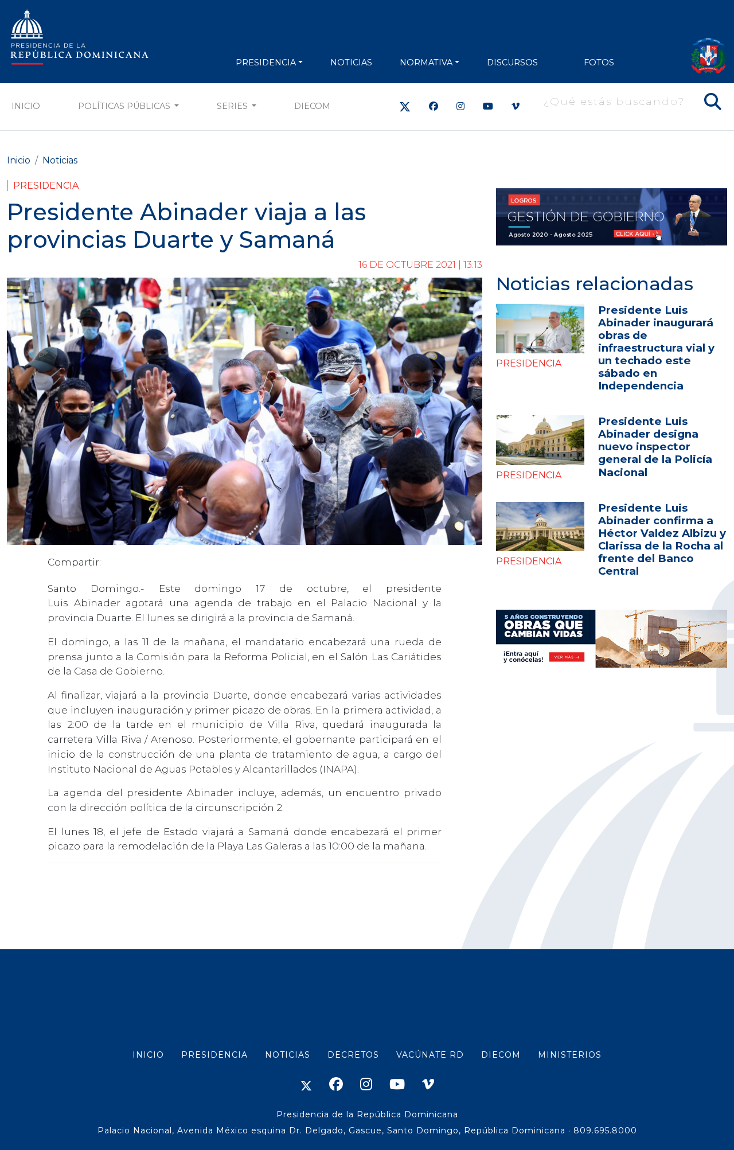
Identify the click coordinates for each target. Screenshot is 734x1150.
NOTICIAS (351, 62)
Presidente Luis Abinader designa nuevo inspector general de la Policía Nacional (655, 446)
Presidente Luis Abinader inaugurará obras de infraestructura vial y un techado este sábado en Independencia (656, 347)
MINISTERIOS (570, 1055)
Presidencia (46, 185)
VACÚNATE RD (430, 1055)
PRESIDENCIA (266, 62)
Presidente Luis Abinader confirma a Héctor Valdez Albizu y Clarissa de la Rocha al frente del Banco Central (662, 539)
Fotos (599, 62)
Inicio (25, 106)
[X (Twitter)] (405, 106)
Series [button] (233, 106)
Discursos (512, 62)
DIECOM (312, 106)
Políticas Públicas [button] (125, 106)
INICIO (148, 1055)
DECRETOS (353, 1055)
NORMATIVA (426, 62)
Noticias (59, 160)
